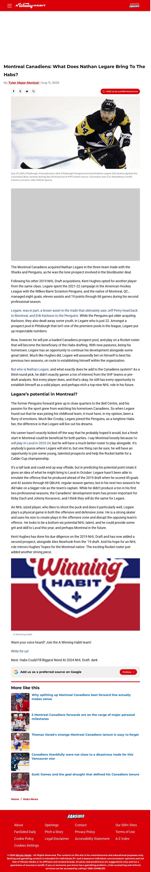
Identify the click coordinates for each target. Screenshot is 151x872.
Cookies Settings (26, 845)
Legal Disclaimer (57, 839)
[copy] (33, 91)
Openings (52, 825)
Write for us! (20, 651)
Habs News (30, 799)
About (18, 825)
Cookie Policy (24, 839)
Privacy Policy (85, 832)
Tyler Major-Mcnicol (23, 82)
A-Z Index (122, 839)
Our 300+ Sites (126, 825)
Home (15, 799)
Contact (81, 825)
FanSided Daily (25, 832)
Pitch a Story (54, 832)
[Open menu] (9, 5)
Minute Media (23, 855)
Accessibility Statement (92, 839)
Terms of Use (125, 832)
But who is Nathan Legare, (30, 369)
